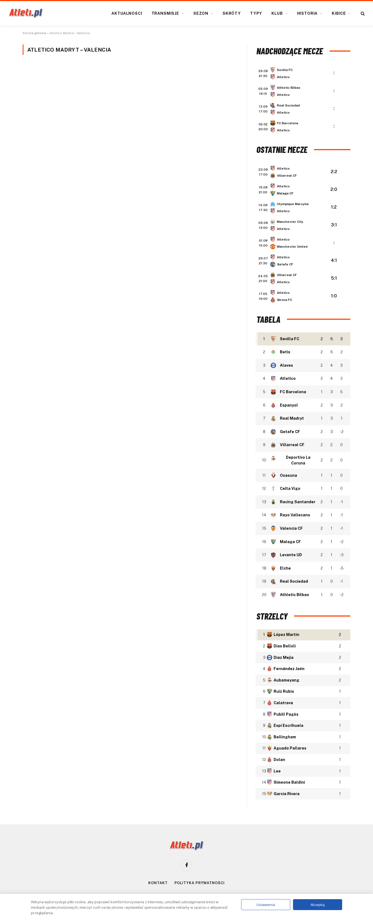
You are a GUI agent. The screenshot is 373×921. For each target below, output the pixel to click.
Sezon (200, 13)
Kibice (339, 13)
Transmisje (165, 13)
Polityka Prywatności (199, 883)
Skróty (232, 13)
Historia (307, 13)
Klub (277, 13)
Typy (256, 13)
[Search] (362, 13)
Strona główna (34, 33)
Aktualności (126, 13)
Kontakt (157, 883)
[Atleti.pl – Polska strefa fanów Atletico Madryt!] (25, 13)
